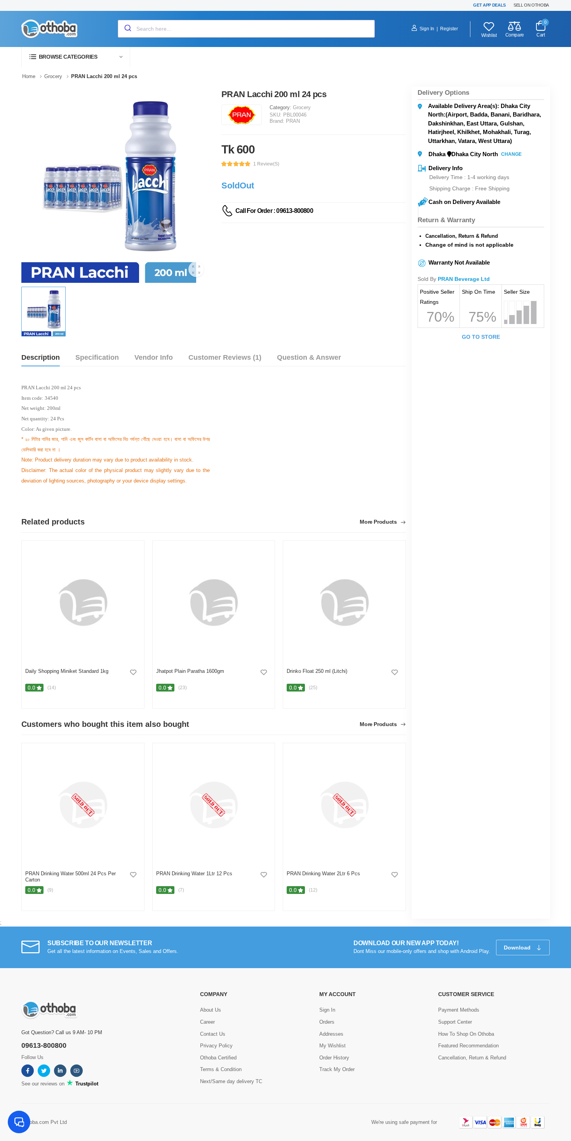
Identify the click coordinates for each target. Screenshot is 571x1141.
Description (40, 357)
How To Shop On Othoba (466, 1034)
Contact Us (212, 1034)
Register (449, 28)
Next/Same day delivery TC (231, 1081)
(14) (51, 687)
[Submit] (127, 28)
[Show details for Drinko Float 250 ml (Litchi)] (344, 602)
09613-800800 (43, 1045)
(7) (181, 890)
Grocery (302, 107)
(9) (50, 890)
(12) (313, 890)
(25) (313, 687)
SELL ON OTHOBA (531, 5)
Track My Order (337, 1069)
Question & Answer (309, 357)
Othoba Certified (218, 1058)
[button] (75, 57)
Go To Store (481, 337)
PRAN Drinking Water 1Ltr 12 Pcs (194, 873)
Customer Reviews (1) (224, 357)
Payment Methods (458, 1010)
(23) (182, 687)
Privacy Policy (216, 1046)
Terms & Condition (221, 1069)
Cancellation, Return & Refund (472, 1058)
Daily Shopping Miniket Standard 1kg (66, 671)
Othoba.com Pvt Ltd (44, 1122)
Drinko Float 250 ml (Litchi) (317, 671)
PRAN (293, 121)
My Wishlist (332, 1046)
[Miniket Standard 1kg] (83, 602)
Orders (326, 1022)
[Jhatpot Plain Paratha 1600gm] (213, 602)
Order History (334, 1058)
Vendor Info (153, 357)
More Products (379, 522)
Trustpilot (86, 1084)
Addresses (331, 1034)
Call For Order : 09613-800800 (274, 210)
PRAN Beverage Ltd (464, 279)
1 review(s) (266, 164)
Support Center (455, 1022)
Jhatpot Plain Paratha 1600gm (190, 671)
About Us (210, 1010)
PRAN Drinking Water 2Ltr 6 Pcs (323, 873)
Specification (97, 357)
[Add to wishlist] (133, 672)
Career (207, 1022)
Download (518, 947)
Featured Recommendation (468, 1046)
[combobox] (246, 29)
